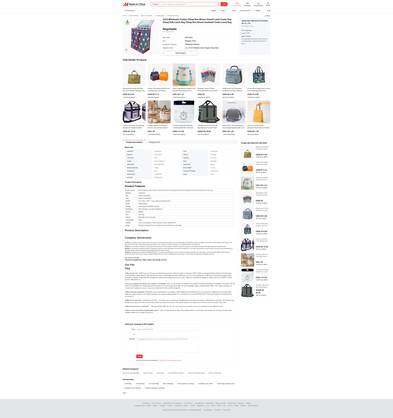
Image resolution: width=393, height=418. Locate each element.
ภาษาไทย (230, 405)
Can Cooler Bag (154, 384)
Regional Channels (221, 403)
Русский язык (178, 405)
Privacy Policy (227, 410)
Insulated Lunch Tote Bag (132, 388)
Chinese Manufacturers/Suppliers (172, 403)
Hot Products (146, 403)
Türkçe (236, 405)
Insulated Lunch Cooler (205, 384)
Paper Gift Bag (148, 373)
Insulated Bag (140, 384)
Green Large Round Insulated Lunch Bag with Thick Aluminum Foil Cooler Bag (262, 179)
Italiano (186, 405)
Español (155, 405)
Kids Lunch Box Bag (215, 373)
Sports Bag (160, 373)
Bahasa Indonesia (253, 405)
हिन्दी (224, 405)
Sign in (268, 5)
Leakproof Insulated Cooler (196, 373)
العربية (207, 405)
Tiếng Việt (243, 405)
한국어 (213, 405)
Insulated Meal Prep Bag (175, 373)
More (243, 44)
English (149, 405)
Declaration (218, 410)
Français (169, 405)
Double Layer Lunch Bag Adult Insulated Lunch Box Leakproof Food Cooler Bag (262, 209)
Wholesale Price (199, 403)
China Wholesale (188, 403)
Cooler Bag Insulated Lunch (226, 384)
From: (133, 329)
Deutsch (193, 405)
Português (162, 405)
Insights (248, 403)
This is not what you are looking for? (147, 360)
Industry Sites (209, 403)
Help (233, 10)
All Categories (130, 10)
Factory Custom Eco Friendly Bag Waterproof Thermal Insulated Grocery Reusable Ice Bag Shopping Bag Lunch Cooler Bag (262, 240)
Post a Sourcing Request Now (170, 360)
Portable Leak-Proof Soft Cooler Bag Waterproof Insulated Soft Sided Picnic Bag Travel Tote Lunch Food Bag (262, 286)
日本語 (219, 405)
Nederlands (200, 405)
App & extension (245, 10)
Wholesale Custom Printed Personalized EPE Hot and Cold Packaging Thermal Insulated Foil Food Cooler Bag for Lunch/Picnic (262, 194)
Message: (132, 339)
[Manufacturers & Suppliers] (134, 4)
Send (139, 356)
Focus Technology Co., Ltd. (183, 410)
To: (134, 334)
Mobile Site (241, 403)
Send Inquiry (181, 53)
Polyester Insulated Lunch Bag (154, 388)
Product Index (232, 403)
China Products (156, 403)
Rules (269, 10)
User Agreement (208, 410)
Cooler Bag (127, 384)
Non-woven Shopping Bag (131, 373)
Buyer (223, 10)
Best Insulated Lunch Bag (186, 384)
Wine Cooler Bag (168, 384)
